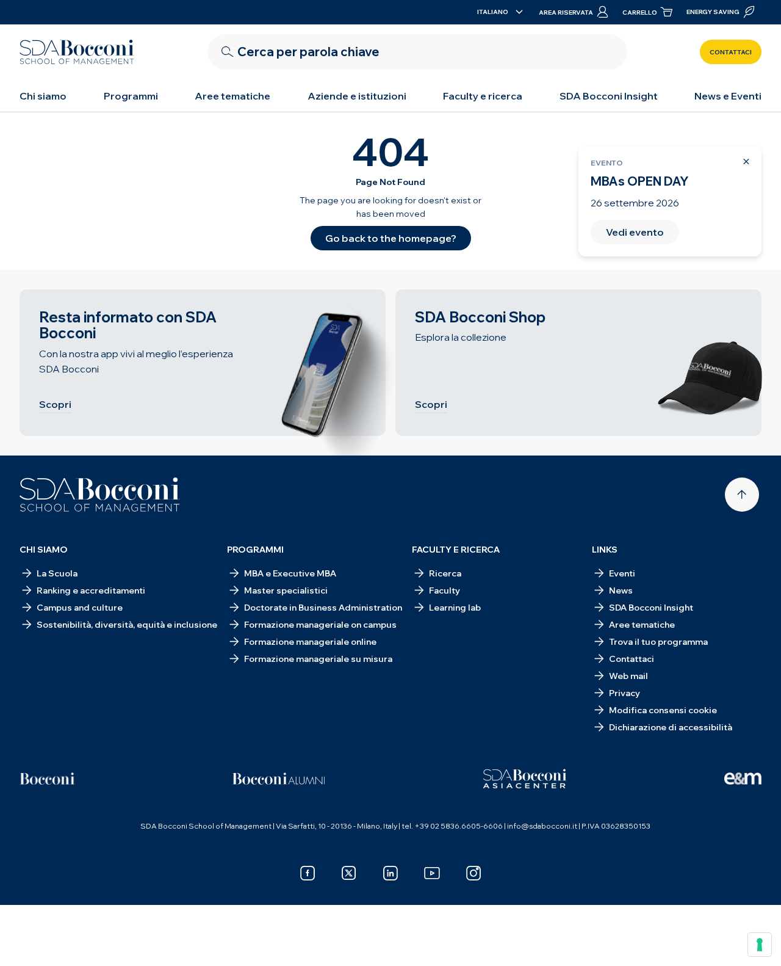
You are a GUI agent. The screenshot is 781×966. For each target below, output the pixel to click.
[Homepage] (100, 495)
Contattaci (731, 52)
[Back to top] (741, 494)
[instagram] (473, 873)
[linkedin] (390, 873)
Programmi (131, 96)
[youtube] (432, 873)
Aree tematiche (232, 96)
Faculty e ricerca (482, 96)
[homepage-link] (77, 52)
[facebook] (307, 873)
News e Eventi (727, 96)
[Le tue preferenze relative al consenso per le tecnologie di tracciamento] (759, 944)
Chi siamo (43, 96)
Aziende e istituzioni (357, 96)
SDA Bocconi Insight (609, 96)
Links (604, 549)
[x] (349, 873)
